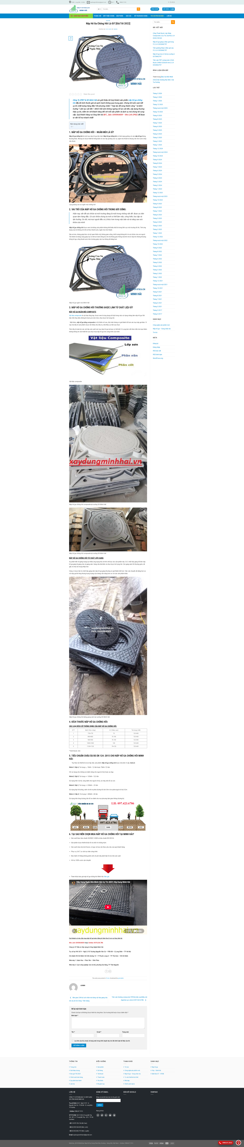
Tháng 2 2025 (157, 141)
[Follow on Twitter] (172, 2)
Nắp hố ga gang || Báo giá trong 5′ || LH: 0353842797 (163, 43)
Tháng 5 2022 (157, 262)
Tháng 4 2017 (157, 314)
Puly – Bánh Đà (156, 1070)
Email (99, 1032)
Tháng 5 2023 (157, 218)
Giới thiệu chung (108, 16)
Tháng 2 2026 (157, 97)
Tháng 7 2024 (157, 167)
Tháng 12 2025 (158, 104)
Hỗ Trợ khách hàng (140, 16)
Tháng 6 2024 (157, 170)
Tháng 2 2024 (157, 185)
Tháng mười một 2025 (160, 108)
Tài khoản (100, 1074)
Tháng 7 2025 (157, 123)
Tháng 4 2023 (157, 222)
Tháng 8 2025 (157, 119)
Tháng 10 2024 (158, 156)
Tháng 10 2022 (158, 244)
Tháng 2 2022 (157, 273)
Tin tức (108, 20)
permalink (120, 978)
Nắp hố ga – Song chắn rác (162, 329)
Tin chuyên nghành (157, 16)
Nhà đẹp (127, 1080)
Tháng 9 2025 (157, 115)
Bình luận (74, 1015)
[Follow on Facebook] (168, 2)
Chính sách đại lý (130, 1084)
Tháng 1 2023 (157, 233)
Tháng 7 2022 (157, 255)
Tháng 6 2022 (157, 259)
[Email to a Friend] (109, 971)
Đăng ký (155, 343)
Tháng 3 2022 (157, 270)
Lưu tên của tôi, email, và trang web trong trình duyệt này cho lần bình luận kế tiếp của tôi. (102, 1041)
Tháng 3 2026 (157, 93)
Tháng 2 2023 (157, 229)
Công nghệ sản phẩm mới (161, 325)
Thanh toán (101, 1077)
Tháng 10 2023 (158, 200)
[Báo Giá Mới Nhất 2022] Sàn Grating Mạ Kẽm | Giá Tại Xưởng (163, 79)
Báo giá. (106, 876)
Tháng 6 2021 (157, 303)
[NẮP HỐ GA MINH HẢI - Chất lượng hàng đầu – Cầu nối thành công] (81, 9)
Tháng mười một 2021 (160, 284)
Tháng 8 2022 (157, 251)
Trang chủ (97, 16)
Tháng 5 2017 (157, 310)
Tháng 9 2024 (157, 160)
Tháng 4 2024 (157, 178)
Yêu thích (100, 1080)
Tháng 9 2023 (157, 204)
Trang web (125, 1032)
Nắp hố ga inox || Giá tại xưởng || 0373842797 (164, 55)
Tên (73, 1032)
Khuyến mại (101, 1084)
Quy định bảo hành (75, 1080)
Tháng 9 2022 (157, 248)
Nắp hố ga (155, 1067)
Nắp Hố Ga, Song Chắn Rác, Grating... (95, 1143)
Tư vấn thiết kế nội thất (131, 1077)
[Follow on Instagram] (170, 2)
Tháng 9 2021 (157, 292)
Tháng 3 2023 (157, 226)
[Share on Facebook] (106, 971)
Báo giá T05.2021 (75, 1074)
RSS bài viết (157, 351)
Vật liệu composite (75, 315)
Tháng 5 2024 (157, 174)
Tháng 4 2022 (157, 266)
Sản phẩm (119, 16)
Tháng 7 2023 (157, 211)
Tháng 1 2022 (157, 277)
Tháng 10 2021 (158, 288)
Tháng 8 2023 (157, 207)
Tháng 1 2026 (157, 101)
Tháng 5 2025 (157, 130)
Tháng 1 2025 (157, 145)
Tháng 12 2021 (158, 281)
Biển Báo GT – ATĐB (158, 1074)
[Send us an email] (174, 2)
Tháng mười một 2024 (160, 152)
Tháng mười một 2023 (160, 196)
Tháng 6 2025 (157, 126)
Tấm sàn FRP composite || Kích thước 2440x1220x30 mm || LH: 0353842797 (163, 62)
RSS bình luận (157, 354)
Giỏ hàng (100, 1070)
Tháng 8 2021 (157, 295)
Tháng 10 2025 (158, 112)
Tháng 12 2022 (158, 237)
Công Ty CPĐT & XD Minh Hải (85, 100)
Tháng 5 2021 (157, 306)
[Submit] (138, 9)
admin (115, 29)
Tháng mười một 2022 (160, 240)
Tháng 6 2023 (157, 215)
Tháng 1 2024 (157, 189)
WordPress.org (158, 358)
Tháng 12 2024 (158, 148)
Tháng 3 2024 (157, 182)
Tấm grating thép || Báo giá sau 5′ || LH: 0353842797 (163, 49)
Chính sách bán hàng (76, 1077)
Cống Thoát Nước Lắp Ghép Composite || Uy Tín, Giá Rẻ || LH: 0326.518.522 (164, 35)
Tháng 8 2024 (157, 163)
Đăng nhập (156, 347)
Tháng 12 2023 (158, 193)
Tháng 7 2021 (157, 299)
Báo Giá (128, 16)
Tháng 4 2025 (157, 134)
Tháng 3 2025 (157, 137)
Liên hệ (169, 16)
